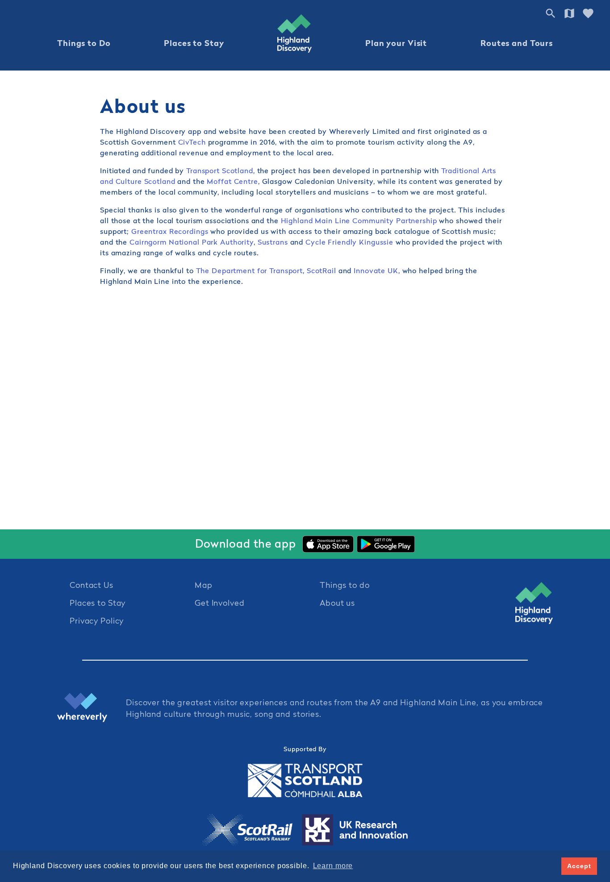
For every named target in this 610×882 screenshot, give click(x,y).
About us (337, 602)
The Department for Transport (248, 270)
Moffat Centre (232, 181)
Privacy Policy (97, 620)
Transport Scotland (219, 170)
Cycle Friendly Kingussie (349, 241)
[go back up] (534, 603)
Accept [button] (579, 866)
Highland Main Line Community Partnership (360, 220)
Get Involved (220, 602)
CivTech (192, 141)
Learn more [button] (333, 866)
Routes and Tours (516, 43)
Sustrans (273, 241)
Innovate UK (376, 270)
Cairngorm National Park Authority (192, 241)
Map (204, 585)
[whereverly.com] (91, 708)
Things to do (345, 585)
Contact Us (91, 585)
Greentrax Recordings (170, 231)
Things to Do (84, 43)
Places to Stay (194, 43)
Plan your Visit (396, 43)
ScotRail (321, 270)
